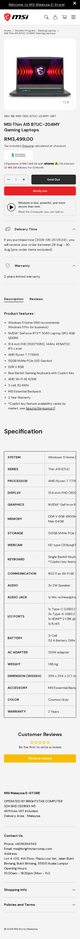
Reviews (36, 299)
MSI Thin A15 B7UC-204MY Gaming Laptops (30, 33)
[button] (64, 17)
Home (7, 30)
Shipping (28, 146)
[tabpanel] (40, 359)
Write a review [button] (40, 758)
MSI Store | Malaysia (26, 929)
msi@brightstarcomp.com (32, 849)
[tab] (36, 299)
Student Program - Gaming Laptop (35, 30)
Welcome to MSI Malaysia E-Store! (37, 5)
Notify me (40, 191)
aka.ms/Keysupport (40, 408)
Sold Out (53, 179)
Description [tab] (13, 299)
